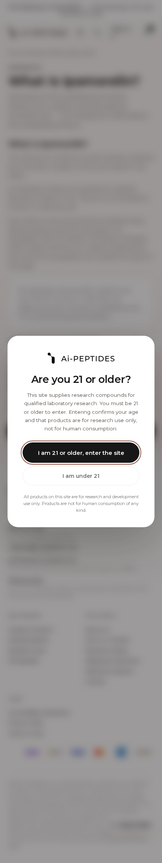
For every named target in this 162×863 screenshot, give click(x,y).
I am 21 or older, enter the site (81, 452)
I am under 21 (81, 476)
